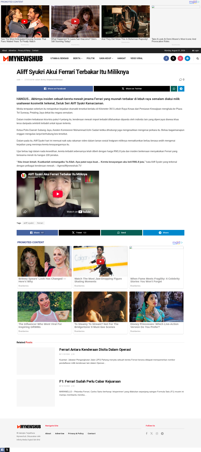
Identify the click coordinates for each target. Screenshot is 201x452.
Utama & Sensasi (59, 58)
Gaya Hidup (105, 58)
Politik (91, 58)
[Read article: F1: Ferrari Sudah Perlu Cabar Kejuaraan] (36, 393)
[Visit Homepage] (22, 58)
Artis (43, 80)
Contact (35, 51)
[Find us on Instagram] (180, 58)
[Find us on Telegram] (187, 58)
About (4, 51)
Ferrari (40, 223)
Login (196, 51)
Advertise (12, 51)
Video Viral (137, 58)
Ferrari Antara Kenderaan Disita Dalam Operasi (95, 350)
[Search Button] (198, 58)
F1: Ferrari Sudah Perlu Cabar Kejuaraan (90, 381)
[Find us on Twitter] (173, 58)
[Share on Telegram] (181, 89)
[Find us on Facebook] (166, 58)
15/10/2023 (65, 386)
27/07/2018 (29, 80)
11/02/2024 (65, 354)
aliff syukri (29, 223)
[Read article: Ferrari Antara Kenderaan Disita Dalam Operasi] (36, 361)
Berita (76, 58)
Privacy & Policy (24, 51)
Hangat (121, 58)
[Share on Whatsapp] (174, 89)
